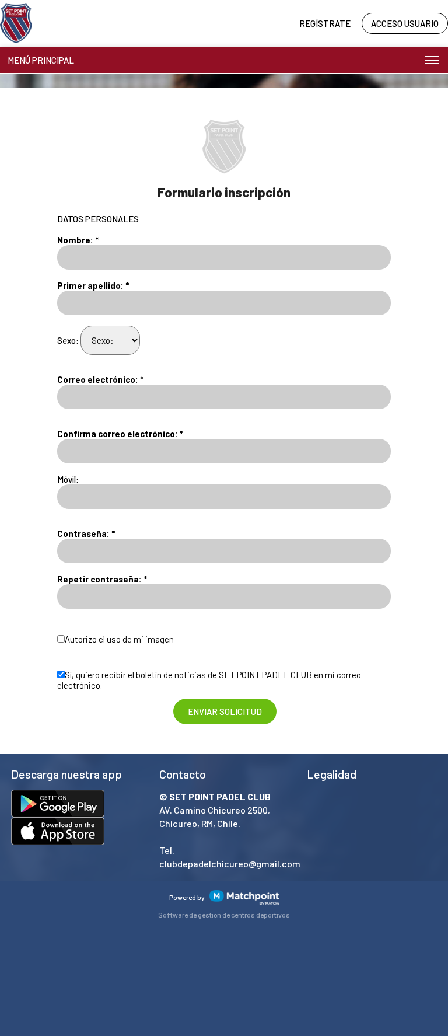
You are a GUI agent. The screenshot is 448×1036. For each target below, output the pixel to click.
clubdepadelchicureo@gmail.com (229, 863)
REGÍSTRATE (325, 23)
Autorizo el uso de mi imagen (119, 639)
